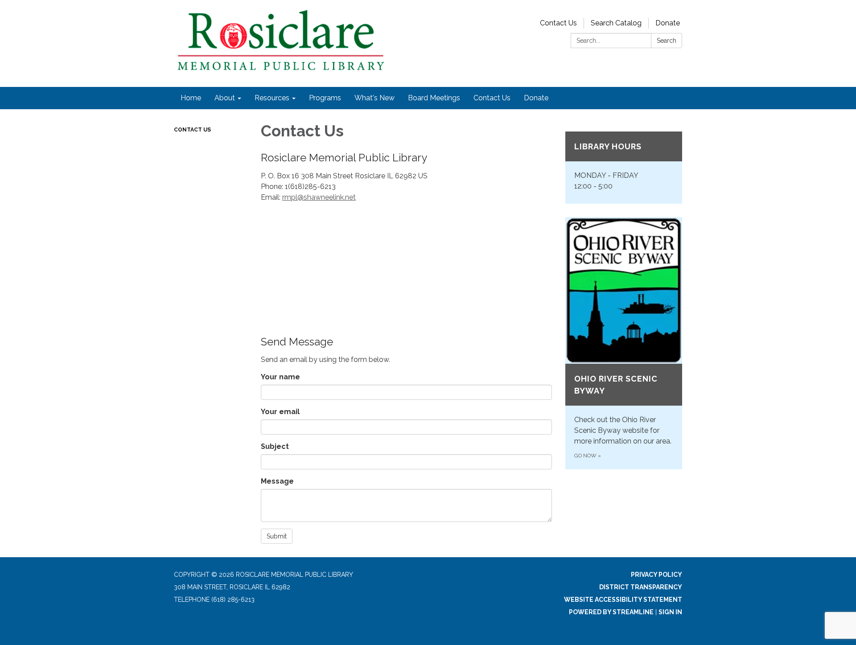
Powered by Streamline (611, 612)
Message (277, 481)
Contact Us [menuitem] (491, 98)
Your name (280, 377)
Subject (275, 446)
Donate (667, 23)
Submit (277, 536)
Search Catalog (616, 23)
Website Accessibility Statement (623, 599)
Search (666, 40)
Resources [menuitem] (272, 98)
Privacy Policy (656, 574)
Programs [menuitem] (325, 98)
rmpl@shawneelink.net (319, 197)
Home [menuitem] (191, 98)
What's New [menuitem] (374, 98)
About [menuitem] (224, 98)
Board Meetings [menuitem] (434, 98)
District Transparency (640, 587)
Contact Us (558, 23)
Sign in (670, 612)
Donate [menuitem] (536, 98)
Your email (280, 411)
